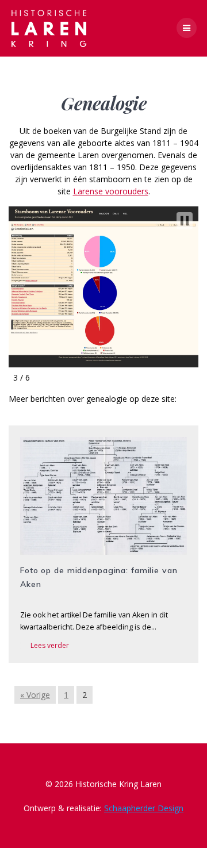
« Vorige (35, 694)
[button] (185, 220)
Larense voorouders (110, 191)
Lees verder (49, 645)
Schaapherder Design (143, 808)
